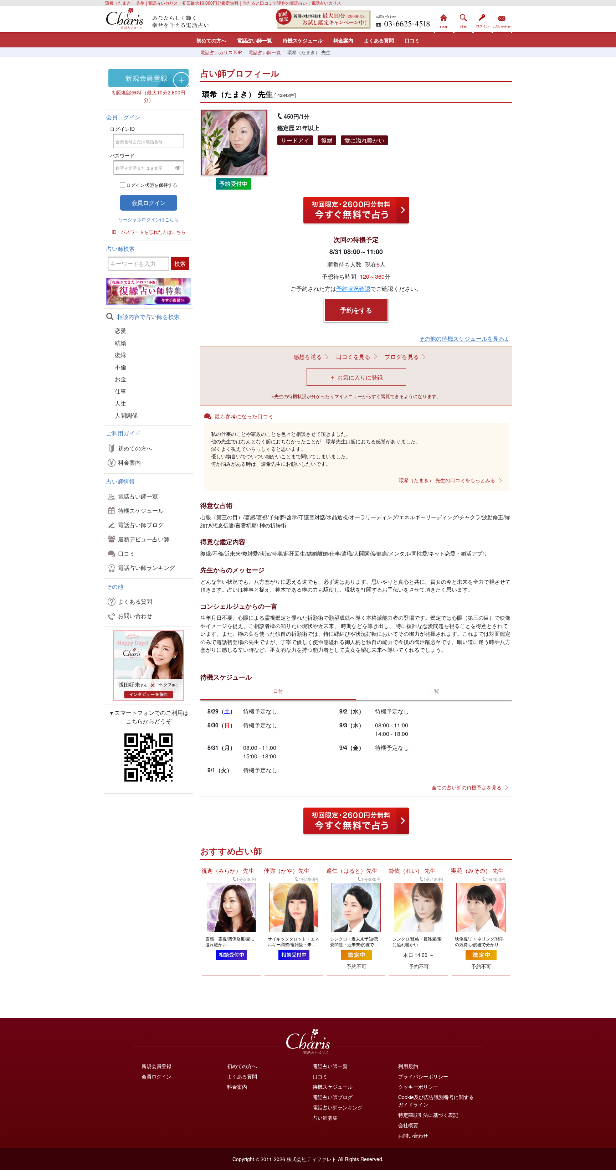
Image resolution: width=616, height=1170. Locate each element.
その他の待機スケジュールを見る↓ (464, 338)
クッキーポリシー (418, 1086)
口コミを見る (353, 356)
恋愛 (120, 330)
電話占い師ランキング (146, 567)
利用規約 (408, 1066)
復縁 (120, 355)
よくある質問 (379, 40)
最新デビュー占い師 (143, 539)
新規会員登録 (156, 1066)
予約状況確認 (353, 288)
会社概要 (408, 1125)
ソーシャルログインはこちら (148, 219)
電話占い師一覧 (254, 40)
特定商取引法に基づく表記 (428, 1114)
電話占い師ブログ (141, 525)
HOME (444, 19)
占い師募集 (325, 1117)
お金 (120, 379)
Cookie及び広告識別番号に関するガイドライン (436, 1100)
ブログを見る (402, 356)
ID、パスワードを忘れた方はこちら (149, 231)
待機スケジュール (303, 40)
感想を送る (307, 356)
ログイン (483, 19)
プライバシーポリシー (423, 1076)
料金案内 (343, 40)
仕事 (120, 391)
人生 (120, 403)
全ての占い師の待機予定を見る (467, 787)
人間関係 (126, 415)
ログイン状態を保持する (151, 184)
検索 (463, 19)
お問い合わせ (502, 19)
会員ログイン (156, 1076)
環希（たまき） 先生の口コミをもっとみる (447, 480)
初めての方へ (211, 40)
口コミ (412, 40)
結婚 (120, 343)
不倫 (120, 367)
